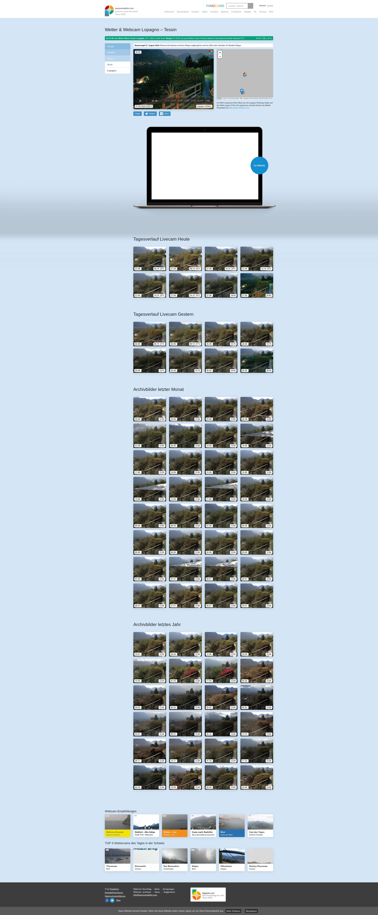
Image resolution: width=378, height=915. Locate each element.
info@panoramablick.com (145, 895)
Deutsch (262, 6)
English (270, 6)
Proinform (114, 889)
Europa (262, 12)
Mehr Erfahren (233, 911)
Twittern (152, 114)
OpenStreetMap (234, 98)
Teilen (166, 114)
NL (255, 12)
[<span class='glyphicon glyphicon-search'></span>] (250, 6)
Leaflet (224, 98)
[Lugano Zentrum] (242, 92)
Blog (118, 900)
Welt (271, 12)
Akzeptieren (251, 911)
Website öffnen (199, 165)
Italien (204, 12)
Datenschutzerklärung (115, 896)
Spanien (225, 12)
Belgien (247, 12)
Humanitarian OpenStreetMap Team (261, 98)
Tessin (110, 58)
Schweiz (195, 12)
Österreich (169, 12)
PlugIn (137, 114)
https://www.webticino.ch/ (239, 108)
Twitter (112, 900)
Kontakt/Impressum (114, 892)
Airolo (110, 64)
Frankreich (236, 12)
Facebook (107, 900)
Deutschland (183, 12)
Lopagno (111, 70)
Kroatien (214, 12)
